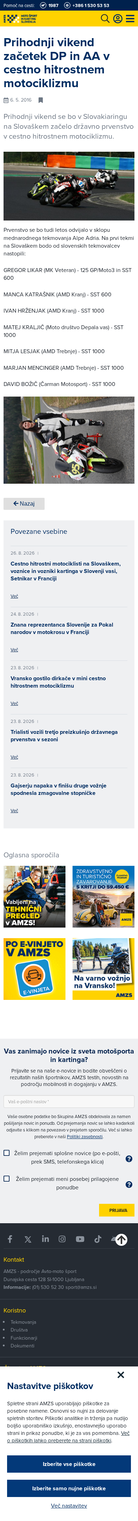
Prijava (118, 1210)
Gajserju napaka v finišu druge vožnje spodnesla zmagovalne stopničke (59, 789)
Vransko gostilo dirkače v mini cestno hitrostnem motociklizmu (58, 682)
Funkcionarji (24, 1337)
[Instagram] (62, 1239)
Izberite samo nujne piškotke (69, 1488)
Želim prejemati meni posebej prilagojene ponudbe (67, 1183)
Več (14, 596)
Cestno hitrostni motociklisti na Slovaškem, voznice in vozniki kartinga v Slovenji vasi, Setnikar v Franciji (66, 571)
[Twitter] (28, 1239)
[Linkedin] (45, 1239)
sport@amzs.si (81, 1287)
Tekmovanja (23, 1322)
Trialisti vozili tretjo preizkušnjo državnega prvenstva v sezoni (64, 735)
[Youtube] (80, 1239)
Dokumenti (22, 1345)
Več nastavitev (69, 1505)
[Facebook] (11, 1239)
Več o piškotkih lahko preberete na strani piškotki (68, 1436)
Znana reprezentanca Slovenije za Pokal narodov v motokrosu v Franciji (62, 628)
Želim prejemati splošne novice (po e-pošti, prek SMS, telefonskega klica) (67, 1157)
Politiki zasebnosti (85, 1136)
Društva (19, 1329)
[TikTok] (98, 1239)
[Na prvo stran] (35, 18)
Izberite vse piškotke (69, 1464)
